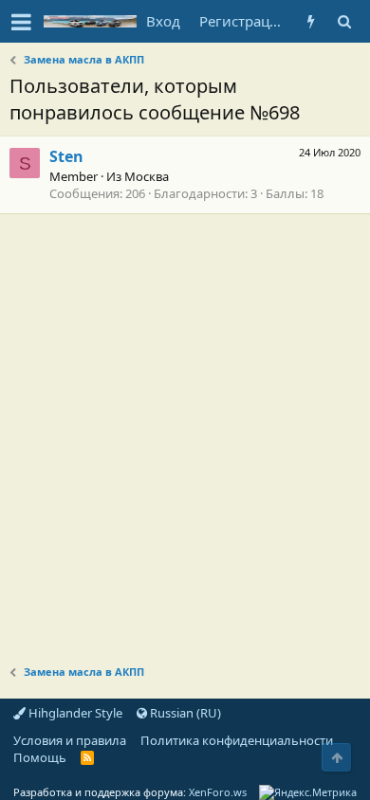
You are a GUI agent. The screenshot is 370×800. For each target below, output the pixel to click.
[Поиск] (344, 21)
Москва (146, 176)
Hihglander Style (74, 712)
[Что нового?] (310, 21)
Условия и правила (69, 740)
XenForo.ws (218, 792)
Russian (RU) (184, 712)
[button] (21, 22)
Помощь (39, 757)
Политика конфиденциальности (236, 740)
